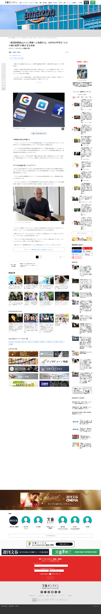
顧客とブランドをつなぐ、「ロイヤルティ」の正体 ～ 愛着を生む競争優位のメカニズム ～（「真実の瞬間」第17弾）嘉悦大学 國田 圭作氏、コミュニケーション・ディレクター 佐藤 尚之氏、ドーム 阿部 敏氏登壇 (46, 328)
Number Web (4, 606)
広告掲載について (32, 595)
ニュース (17, 37)
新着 (21, 2)
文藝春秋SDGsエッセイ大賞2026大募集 (61, 325)
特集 (36, 2)
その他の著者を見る (50, 535)
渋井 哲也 (84, 214)
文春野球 (74, 2)
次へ (61, 257)
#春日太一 (61, 341)
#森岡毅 (11, 344)
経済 (15, 58)
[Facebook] (42, 592)
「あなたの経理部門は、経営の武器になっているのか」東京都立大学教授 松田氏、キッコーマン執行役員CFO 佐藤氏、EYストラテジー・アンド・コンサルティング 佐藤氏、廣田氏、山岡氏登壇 (31, 328)
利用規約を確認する (44, 573)
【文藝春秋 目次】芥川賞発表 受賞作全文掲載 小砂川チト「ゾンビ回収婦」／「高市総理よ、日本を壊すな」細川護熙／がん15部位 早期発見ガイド (82, 84)
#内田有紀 (36, 341)
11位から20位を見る (82, 233)
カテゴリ (31, 2)
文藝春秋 (50, 2)
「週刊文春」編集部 (86, 169)
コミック (69, 2)
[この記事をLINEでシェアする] (3, 79)
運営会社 (70, 595)
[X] (45, 592)
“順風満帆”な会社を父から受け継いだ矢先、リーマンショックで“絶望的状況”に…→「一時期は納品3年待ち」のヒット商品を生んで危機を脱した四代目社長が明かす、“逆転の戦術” (16, 327)
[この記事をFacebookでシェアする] (3, 70)
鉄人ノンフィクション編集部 (87, 109)
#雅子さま (24, 341)
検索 (81, 2)
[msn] (56, 592)
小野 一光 (84, 133)
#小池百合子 (49, 341)
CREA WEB (11, 606)
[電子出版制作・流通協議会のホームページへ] (34, 600)
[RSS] (59, 592)
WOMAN (55, 2)
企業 (19, 58)
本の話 (16, 606)
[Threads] (49, 592)
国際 (22, 58)
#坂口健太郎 (18, 341)
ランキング (25, 2)
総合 (85, 94)
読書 (65, 2)
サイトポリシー (62, 595)
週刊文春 (45, 2)
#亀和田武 (42, 341)
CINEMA (60, 2)
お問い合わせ (41, 595)
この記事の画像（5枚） (40, 133)
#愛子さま (30, 341)
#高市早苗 (11, 341)
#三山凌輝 (55, 341)
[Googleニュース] (52, 592)
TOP (9, 37)
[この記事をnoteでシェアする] (3, 83)
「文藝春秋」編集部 (16, 52)
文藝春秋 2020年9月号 (16, 55)
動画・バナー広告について (52, 595)
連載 (40, 2)
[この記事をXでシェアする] (3, 66)
